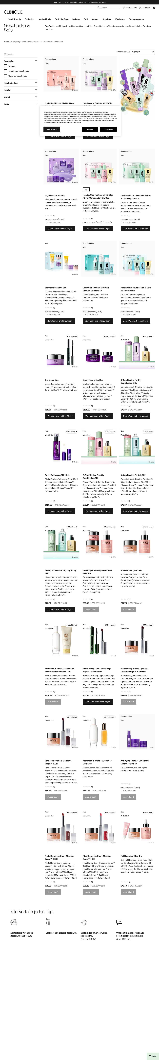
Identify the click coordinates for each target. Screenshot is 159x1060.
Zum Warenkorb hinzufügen (60, 136)
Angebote (107, 19)
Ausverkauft (90, 609)
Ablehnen (90, 129)
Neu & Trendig (14, 19)
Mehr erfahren (88, 939)
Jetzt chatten (123, 939)
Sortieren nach (123, 52)
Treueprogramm (136, 19)
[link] (97, 929)
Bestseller (29, 19)
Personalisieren (52, 129)
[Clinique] (13, 12)
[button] (153, 1056)
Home (6, 41)
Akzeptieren (109, 129)
